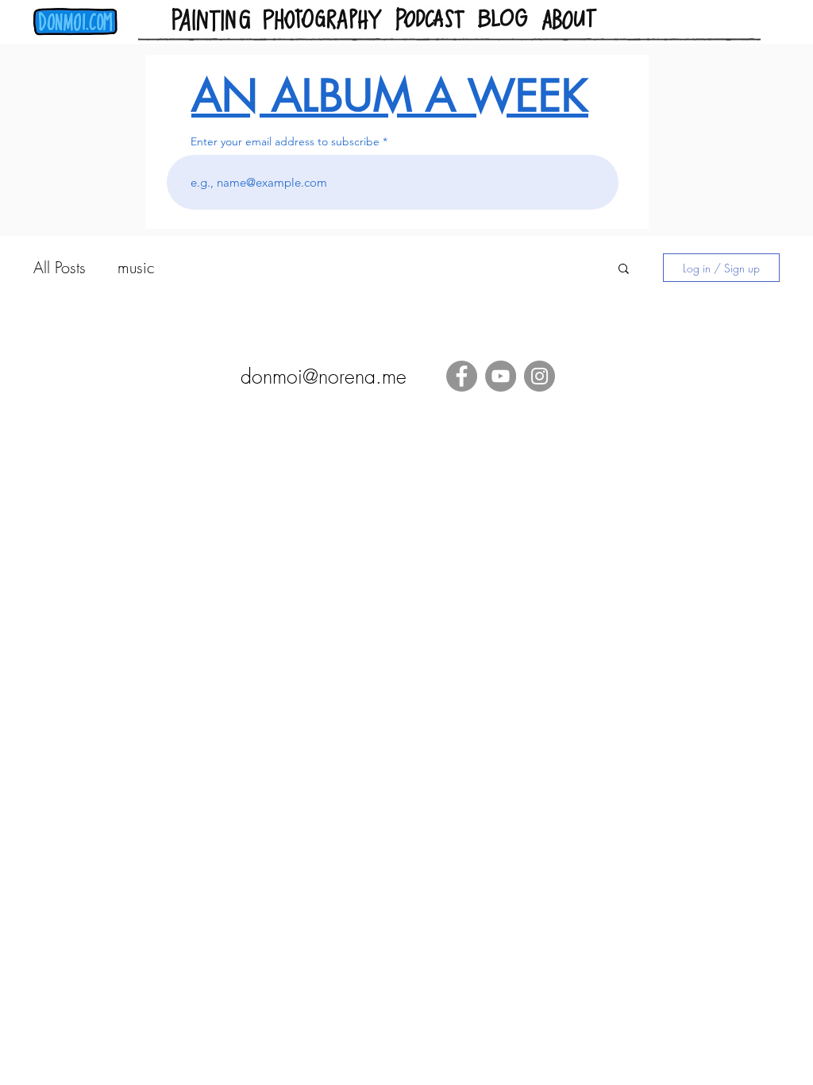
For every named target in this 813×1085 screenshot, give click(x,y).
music (136, 267)
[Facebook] (461, 376)
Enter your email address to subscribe (285, 141)
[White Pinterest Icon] (169, 452)
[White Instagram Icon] (203, 452)
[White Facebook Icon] (100, 452)
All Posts (59, 267)
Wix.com (664, 496)
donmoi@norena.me (323, 376)
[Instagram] (539, 376)
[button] (623, 269)
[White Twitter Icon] (134, 452)
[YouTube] (500, 376)
